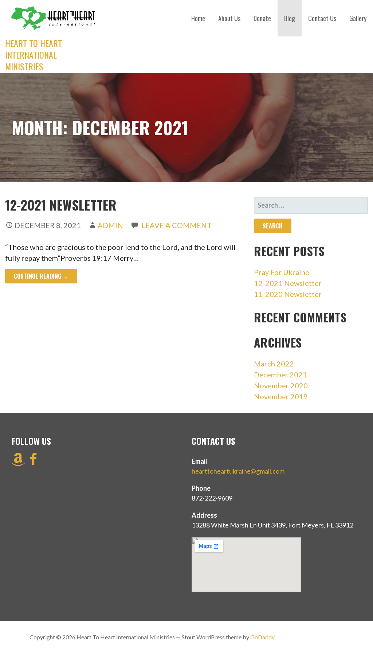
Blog (289, 18)
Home (198, 18)
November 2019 (281, 396)
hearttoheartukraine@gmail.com (238, 471)
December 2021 (280, 374)
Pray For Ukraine (281, 272)
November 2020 (281, 385)
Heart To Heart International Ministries (33, 54)
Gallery (357, 18)
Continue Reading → (41, 276)
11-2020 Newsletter (288, 294)
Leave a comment (176, 225)
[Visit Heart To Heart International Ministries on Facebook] (33, 462)
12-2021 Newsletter (61, 204)
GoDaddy (262, 637)
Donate (262, 18)
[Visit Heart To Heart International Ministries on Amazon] (18, 462)
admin (110, 225)
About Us (229, 18)
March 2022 (274, 363)
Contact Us (322, 18)
